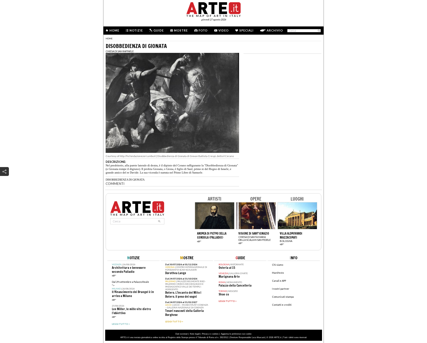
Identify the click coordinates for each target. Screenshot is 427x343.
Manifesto (278, 272)
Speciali (246, 30)
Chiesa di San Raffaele (120, 51)
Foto (203, 30)
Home (114, 30)
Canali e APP (279, 280)
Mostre (181, 30)
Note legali (195, 334)
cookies (215, 334)
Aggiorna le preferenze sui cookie (236, 334)
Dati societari (181, 334)
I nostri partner (280, 288)
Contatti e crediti (282, 304)
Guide (158, 30)
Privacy (205, 334)
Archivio (275, 30)
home (109, 38)
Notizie (136, 30)
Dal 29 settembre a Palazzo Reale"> (133, 289)
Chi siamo (277, 264)
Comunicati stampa (283, 296)
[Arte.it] (213, 9)
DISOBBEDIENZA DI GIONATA (125, 179)
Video (223, 30)
